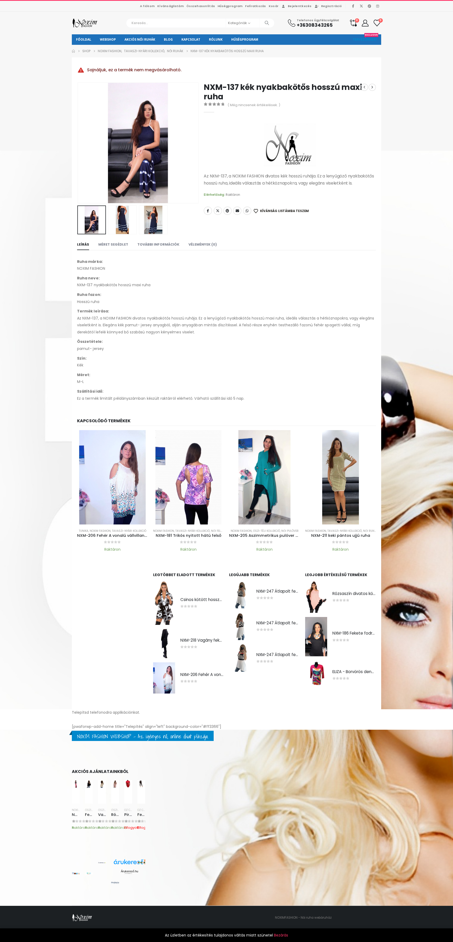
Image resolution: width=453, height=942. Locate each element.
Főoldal (83, 39)
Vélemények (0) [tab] (202, 244)
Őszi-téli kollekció (266, 531)
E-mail (237, 211)
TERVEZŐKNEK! (365, 38)
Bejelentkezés (300, 6)
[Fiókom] (365, 23)
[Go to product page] (112, 477)
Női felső (218, 531)
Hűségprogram (230, 6)
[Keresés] (267, 23)
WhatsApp (247, 211)
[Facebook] (353, 6)
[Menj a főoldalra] (73, 51)
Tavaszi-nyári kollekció (129, 531)
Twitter (218, 211)
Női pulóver (290, 531)
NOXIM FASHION (100, 531)
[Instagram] (377, 6)
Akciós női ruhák (140, 39)
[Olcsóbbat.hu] (115, 883)
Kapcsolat (190, 39)
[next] (372, 87)
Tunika (83, 531)
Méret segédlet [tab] (113, 244)
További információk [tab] (158, 244)
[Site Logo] (85, 23)
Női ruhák (370, 531)
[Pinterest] (369, 6)
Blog (168, 39)
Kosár (273, 6)
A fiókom (147, 6)
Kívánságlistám (170, 6)
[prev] (364, 87)
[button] (78, 143)
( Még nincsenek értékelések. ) (254, 104)
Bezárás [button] (281, 935)
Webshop (108, 39)
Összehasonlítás (200, 6)
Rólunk (216, 39)
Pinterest (227, 211)
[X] (361, 6)
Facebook (208, 211)
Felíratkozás (255, 6)
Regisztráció (331, 6)
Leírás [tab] (83, 244)
